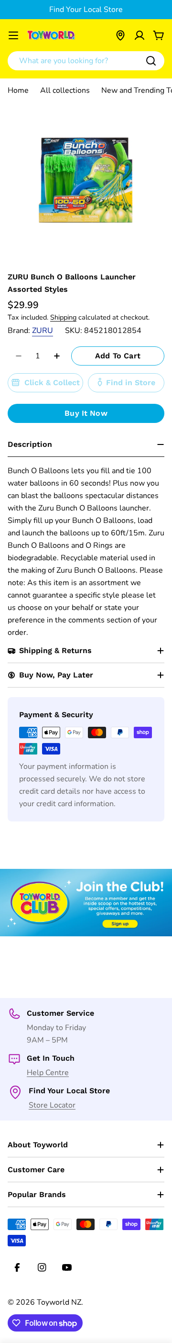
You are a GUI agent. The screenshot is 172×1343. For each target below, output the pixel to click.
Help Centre (48, 1072)
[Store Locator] (120, 35)
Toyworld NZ (59, 1302)
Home (18, 90)
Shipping (63, 317)
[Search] (151, 61)
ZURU (42, 330)
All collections (65, 90)
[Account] (139, 35)
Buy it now (86, 413)
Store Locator (52, 1105)
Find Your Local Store (86, 9)
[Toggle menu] (13, 35)
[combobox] (86, 60)
